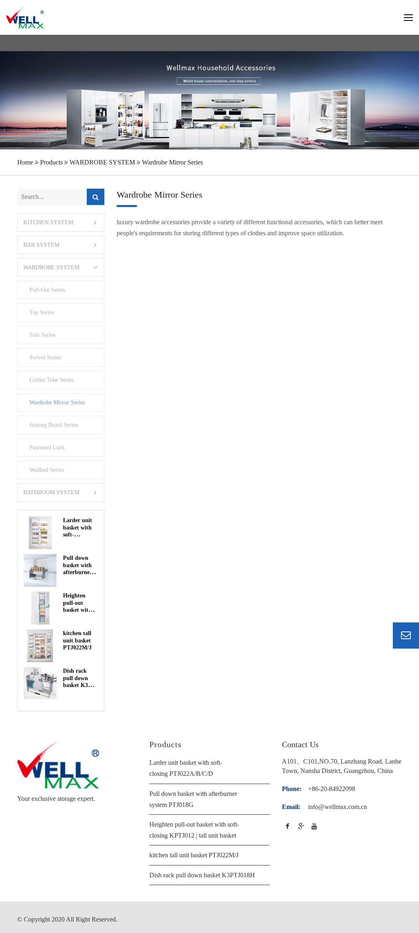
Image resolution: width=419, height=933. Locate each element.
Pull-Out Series (47, 289)
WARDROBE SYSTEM (102, 162)
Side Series (42, 334)
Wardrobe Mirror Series (172, 162)
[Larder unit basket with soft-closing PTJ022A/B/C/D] (40, 532)
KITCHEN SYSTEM (48, 222)
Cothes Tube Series (51, 379)
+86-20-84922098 (331, 788)
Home (25, 162)
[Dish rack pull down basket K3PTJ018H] (40, 683)
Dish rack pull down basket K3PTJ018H (202, 875)
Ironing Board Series (53, 424)
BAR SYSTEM (41, 245)
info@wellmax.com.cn (337, 806)
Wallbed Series (46, 469)
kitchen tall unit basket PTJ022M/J (77, 640)
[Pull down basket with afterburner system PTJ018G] (40, 570)
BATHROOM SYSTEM (51, 492)
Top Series (41, 312)
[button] (61, 245)
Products (51, 162)
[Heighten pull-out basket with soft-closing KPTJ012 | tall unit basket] (40, 608)
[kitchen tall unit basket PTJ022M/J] (40, 645)
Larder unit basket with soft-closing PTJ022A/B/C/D (80, 534)
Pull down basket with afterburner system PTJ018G (80, 572)
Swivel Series (45, 357)
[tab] (60, 222)
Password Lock (46, 447)
